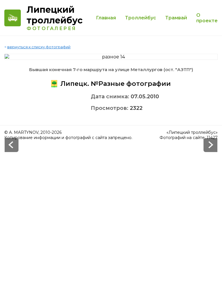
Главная (106, 18)
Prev (210, 145)
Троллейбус (140, 18)
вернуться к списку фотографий (39, 47)
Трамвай (176, 18)
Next (11, 145)
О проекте (207, 17)
